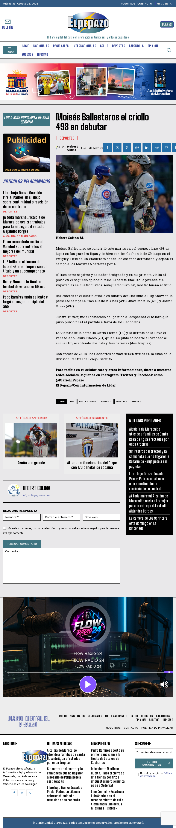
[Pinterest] (127, 147)
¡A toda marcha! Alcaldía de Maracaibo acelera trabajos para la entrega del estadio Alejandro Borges (24, 224)
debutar (121, 401)
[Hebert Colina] (56, 148)
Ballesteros (88, 401)
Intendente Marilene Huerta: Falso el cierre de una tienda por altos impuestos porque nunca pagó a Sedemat (108, 777)
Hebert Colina (72, 148)
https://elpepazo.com (36, 495)
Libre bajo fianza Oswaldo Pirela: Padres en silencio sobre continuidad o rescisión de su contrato (25, 199)
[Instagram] (22, 793)
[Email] (166, 147)
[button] (168, 50)
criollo (106, 401)
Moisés (136, 401)
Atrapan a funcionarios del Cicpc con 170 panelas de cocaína (92, 465)
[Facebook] (107, 147)
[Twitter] (117, 147)
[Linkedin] (147, 147)
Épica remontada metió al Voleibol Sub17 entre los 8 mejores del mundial (22, 246)
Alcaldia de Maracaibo (19, 236)
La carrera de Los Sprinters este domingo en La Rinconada (148, 523)
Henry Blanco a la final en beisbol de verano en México (24, 284)
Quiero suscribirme (152, 763)
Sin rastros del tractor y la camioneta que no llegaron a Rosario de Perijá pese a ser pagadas (149, 459)
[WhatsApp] (137, 147)
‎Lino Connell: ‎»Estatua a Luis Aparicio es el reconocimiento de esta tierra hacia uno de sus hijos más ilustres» (107, 800)
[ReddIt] (156, 147)
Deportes (10, 211)
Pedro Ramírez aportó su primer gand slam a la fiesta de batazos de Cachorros (107, 756)
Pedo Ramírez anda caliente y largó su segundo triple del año (25, 302)
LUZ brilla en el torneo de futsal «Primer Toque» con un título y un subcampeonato (25, 266)
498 (72, 401)
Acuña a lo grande (31, 463)
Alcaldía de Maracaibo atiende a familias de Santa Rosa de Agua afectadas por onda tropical (66, 756)
